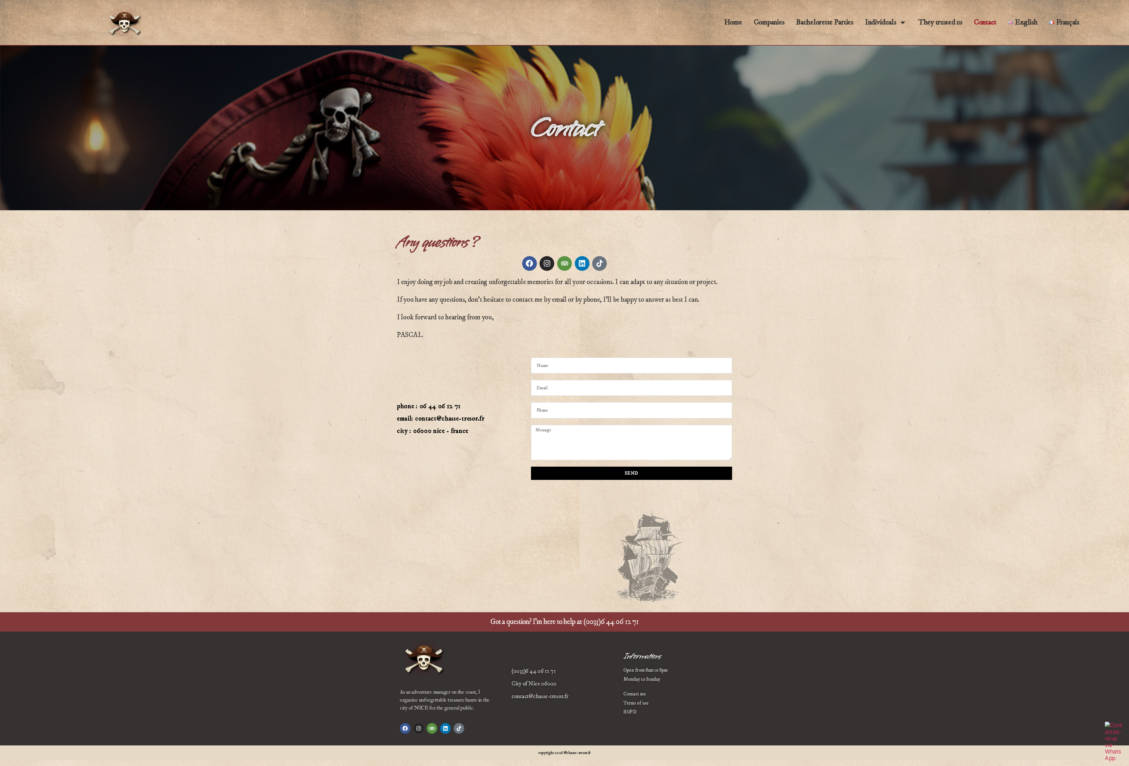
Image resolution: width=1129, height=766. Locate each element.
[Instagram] (547, 263)
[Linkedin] (582, 263)
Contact (985, 22)
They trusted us (940, 22)
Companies (769, 22)
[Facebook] (529, 263)
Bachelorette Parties (824, 22)
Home (733, 22)
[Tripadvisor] (564, 263)
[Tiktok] (599, 263)
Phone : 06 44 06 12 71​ (429, 406)
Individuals (880, 22)
